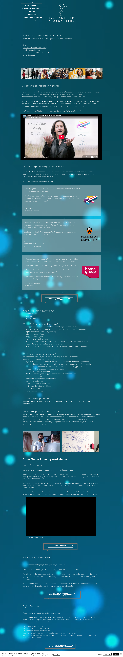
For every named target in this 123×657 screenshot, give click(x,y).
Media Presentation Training (32, 50)
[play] (58, 450)
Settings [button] (100, 654)
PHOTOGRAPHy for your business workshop (62, 595)
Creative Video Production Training (35, 48)
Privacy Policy (56, 655)
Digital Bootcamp (29, 55)
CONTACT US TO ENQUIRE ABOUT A (62, 593)
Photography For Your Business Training (36, 52)
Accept (116, 654)
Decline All (107, 654)
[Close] (121, 654)
